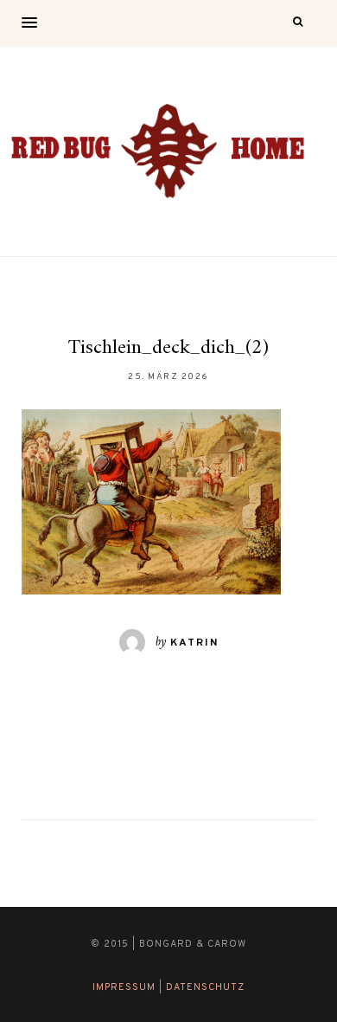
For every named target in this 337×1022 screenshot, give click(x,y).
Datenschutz (205, 987)
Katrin (194, 643)
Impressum (124, 987)
